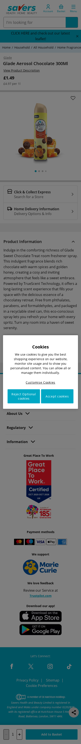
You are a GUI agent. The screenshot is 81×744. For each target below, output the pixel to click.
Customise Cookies (40, 382)
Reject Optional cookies (23, 396)
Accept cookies (57, 396)
